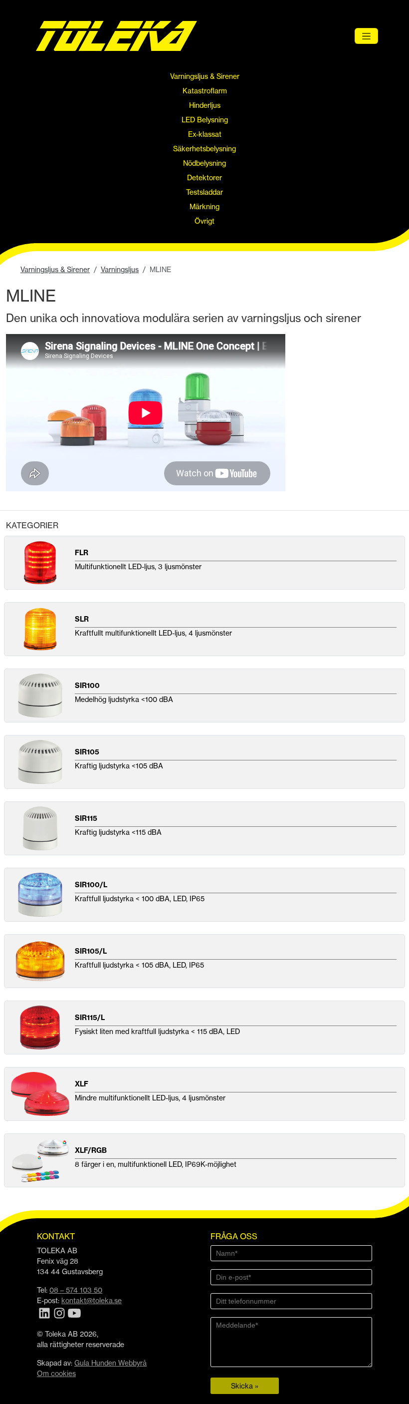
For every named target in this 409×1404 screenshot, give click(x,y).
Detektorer (204, 177)
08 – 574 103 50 (75, 1290)
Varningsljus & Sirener (204, 76)
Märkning (204, 206)
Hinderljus (204, 105)
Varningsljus (120, 269)
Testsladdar (204, 192)
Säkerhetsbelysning (204, 148)
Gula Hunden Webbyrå (110, 1363)
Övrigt (204, 221)
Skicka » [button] (244, 1386)
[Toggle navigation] (366, 36)
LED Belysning (205, 119)
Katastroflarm (205, 90)
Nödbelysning (204, 163)
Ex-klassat (204, 134)
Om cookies (56, 1373)
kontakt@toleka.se (91, 1300)
